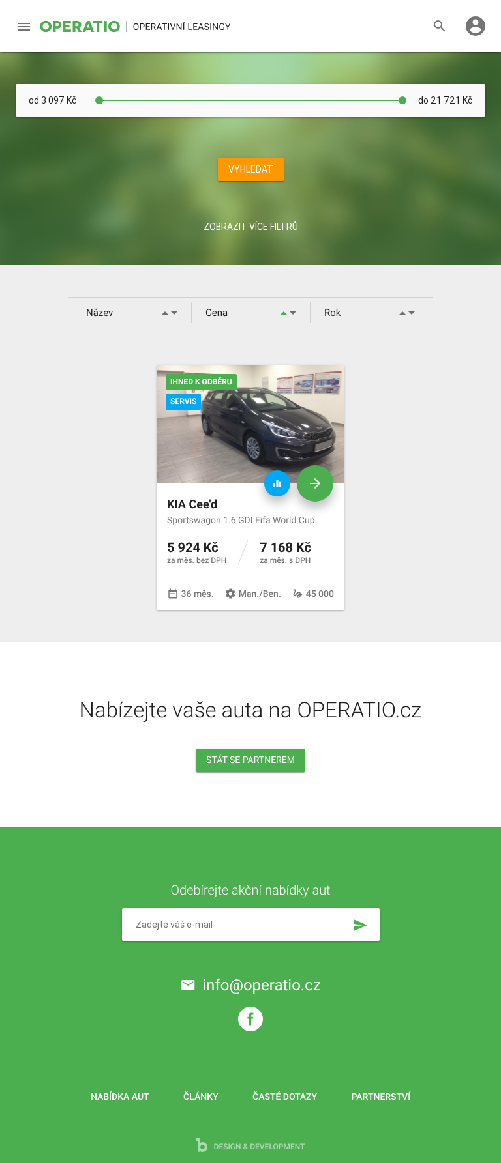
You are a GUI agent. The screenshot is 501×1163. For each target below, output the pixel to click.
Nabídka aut (120, 1097)
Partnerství (381, 1097)
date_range (173, 593)
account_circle (475, 26)
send (360, 925)
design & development (258, 1146)
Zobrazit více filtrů (251, 227)
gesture (297, 593)
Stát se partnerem (250, 760)
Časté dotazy (284, 1097)
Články (200, 1097)
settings (230, 593)
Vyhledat (250, 169)
